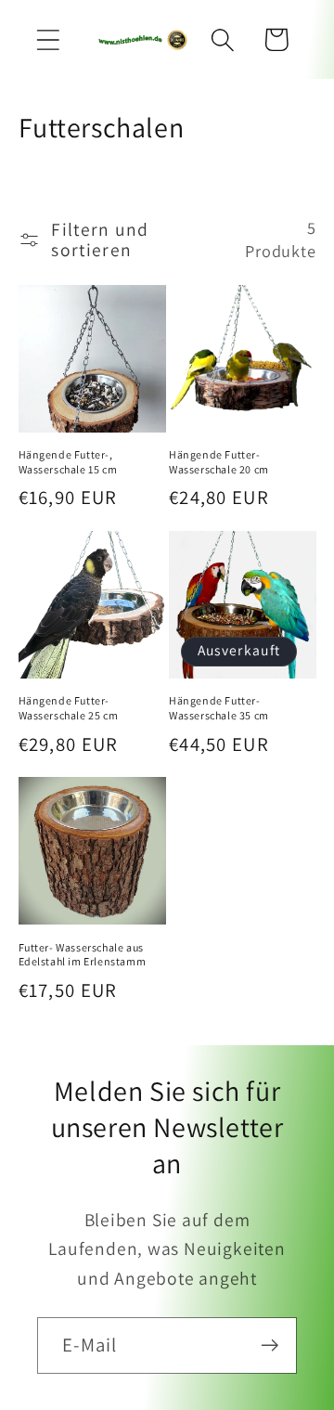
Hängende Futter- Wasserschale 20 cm (219, 461)
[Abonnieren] (269, 1345)
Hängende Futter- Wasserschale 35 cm (219, 707)
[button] (47, 39)
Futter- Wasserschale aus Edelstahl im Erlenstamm (83, 954)
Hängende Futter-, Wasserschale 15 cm (68, 461)
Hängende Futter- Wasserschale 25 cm (69, 707)
